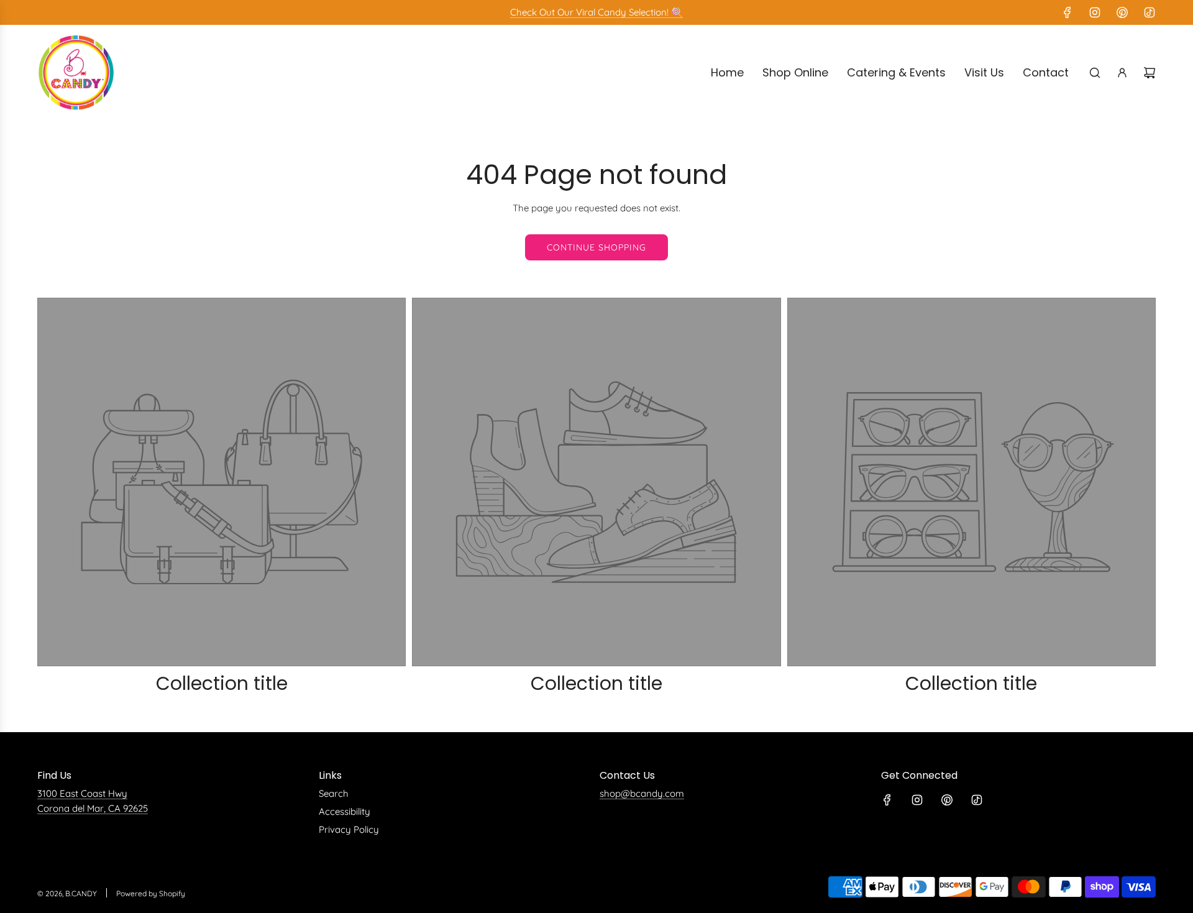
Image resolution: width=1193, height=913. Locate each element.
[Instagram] (1094, 12)
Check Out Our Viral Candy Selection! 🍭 (596, 12)
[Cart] (1149, 72)
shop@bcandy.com (642, 793)
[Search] (1094, 72)
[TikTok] (1149, 12)
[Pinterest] (1122, 12)
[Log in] (1122, 72)
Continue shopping (596, 247)
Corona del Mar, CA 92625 (92, 808)
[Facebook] (1067, 12)
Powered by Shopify (150, 893)
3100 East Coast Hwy (82, 793)
